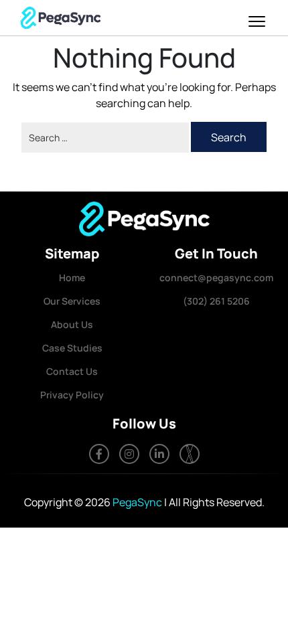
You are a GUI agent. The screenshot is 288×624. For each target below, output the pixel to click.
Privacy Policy (72, 394)
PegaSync (137, 502)
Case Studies (72, 347)
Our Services (72, 301)
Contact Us (72, 371)
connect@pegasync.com (216, 277)
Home (72, 277)
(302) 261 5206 (216, 301)
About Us (72, 324)
